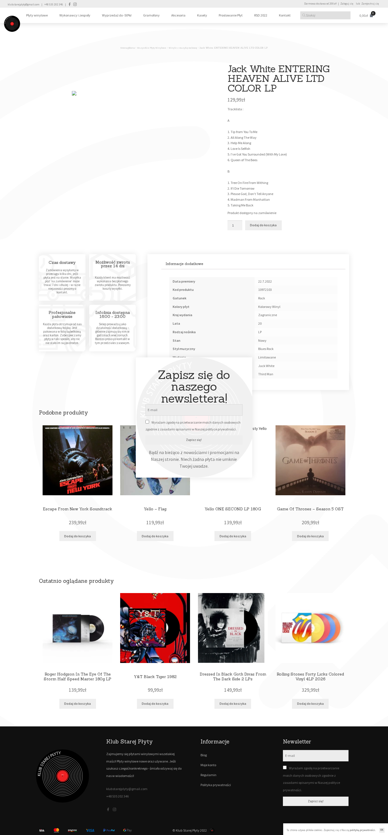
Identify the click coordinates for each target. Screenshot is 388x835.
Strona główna (127, 47)
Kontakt (285, 15)
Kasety (202, 15)
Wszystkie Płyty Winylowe (151, 47)
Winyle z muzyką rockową (183, 47)
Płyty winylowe (37, 15)
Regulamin (208, 775)
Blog (204, 755)
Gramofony (151, 15)
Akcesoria (178, 15)
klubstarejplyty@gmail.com (23, 4)
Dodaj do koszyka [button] (77, 536)
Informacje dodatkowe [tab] (184, 264)
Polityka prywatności (216, 785)
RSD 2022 (260, 15)
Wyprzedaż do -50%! (117, 15)
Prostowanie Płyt (231, 15)
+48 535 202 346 (53, 4)
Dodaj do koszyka (263, 225)
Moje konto (208, 765)
